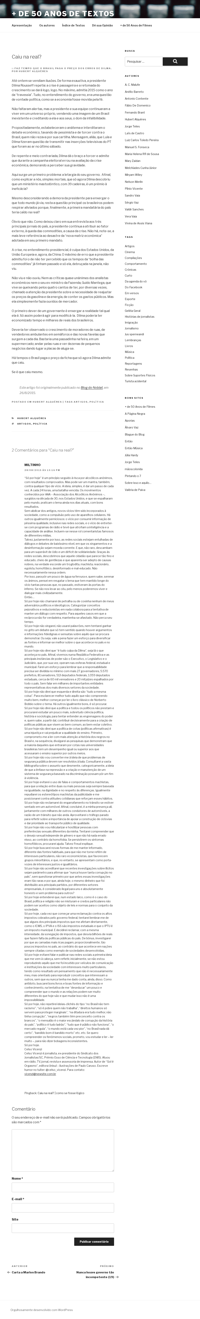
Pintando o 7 (133, 476)
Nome (17, 1178)
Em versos (132, 293)
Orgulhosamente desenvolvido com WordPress (42, 1310)
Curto (128, 275)
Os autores (47, 25)
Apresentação (22, 25)
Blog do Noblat (92, 387)
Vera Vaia (131, 216)
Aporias (130, 420)
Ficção (129, 305)
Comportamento (136, 263)
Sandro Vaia (132, 195)
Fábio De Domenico (138, 105)
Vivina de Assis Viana (138, 223)
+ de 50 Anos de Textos (63, 13)
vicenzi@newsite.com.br (40, 1074)
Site (15, 1219)
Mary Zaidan (132, 160)
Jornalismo (132, 328)
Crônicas (130, 269)
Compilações (133, 258)
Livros (129, 346)
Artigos (81, 401)
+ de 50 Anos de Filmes (136, 25)
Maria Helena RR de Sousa (142, 154)
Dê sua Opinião (102, 25)
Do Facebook (133, 287)
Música (129, 351)
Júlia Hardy (131, 455)
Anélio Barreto (134, 91)
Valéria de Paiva (135, 489)
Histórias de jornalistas (139, 316)
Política (96, 401)
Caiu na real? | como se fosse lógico (61, 1093)
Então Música (134, 448)
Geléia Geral (132, 310)
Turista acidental (135, 381)
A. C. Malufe (132, 84)
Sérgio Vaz (132, 202)
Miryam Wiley (133, 174)
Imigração (131, 322)
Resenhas (131, 369)
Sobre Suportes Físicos (140, 375)
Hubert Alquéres (47, 401)
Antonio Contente (136, 98)
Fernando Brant (135, 112)
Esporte (130, 299)
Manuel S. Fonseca (137, 147)
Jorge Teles (132, 126)
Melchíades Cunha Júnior (141, 167)
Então (129, 441)
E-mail (18, 1199)
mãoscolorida (134, 469)
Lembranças (133, 340)
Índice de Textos (73, 25)
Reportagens (133, 363)
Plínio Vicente (134, 188)
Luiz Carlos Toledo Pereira (142, 140)
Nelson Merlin (134, 181)
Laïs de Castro (134, 133)
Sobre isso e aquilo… (138, 482)
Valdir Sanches (134, 209)
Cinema (130, 252)
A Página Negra (135, 413)
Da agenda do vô (136, 281)
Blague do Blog (135, 434)
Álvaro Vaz (131, 427)
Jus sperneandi (134, 334)
